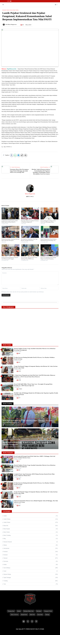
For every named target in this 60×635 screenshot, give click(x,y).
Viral (36, 440)
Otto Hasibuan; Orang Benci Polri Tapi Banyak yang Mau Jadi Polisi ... (29, 240)
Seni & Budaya (40, 318)
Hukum (33, 318)
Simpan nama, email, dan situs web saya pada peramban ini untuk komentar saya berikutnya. (23, 291)
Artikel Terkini (19, 318)
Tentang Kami (11, 611)
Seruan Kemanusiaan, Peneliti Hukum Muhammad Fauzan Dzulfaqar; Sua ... (48, 240)
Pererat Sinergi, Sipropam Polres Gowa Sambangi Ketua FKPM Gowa (29, 258)
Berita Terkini (14, 440)
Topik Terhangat (46, 318)
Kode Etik (32, 614)
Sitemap (47, 614)
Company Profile (48, 611)
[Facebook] (28, 196)
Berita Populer (24, 318)
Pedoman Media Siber (29, 611)
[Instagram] (30, 196)
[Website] (27, 196)
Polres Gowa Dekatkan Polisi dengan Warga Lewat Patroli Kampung (48, 258)
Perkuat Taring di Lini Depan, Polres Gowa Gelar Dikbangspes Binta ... (48, 221)
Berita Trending (29, 318)
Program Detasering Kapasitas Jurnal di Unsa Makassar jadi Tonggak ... (10, 258)
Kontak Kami (24, 614)
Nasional (21, 440)
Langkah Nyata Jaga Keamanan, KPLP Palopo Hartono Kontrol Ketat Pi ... (10, 221)
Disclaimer (38, 611)
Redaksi (19, 611)
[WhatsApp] (33, 196)
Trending (33, 440)
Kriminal (36, 318)
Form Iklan (40, 614)
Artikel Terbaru (14, 318)
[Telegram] (31, 196)
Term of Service (14, 614)
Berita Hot (5, 440)
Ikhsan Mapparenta (12, 24)
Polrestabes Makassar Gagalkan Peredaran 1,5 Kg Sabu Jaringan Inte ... (30, 221)
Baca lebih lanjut (30, 329)
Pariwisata (24, 440)
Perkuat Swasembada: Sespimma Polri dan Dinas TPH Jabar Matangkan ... (10, 240)
